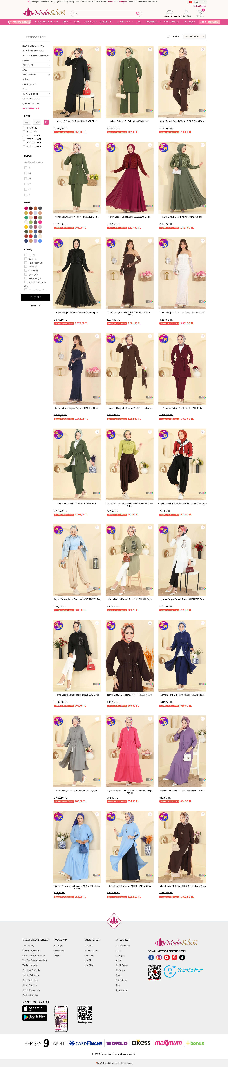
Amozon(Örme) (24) (37, 290)
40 (29, 178)
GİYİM (65, 22)
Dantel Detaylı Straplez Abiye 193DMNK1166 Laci (76, 408)
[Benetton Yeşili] (26, 218)
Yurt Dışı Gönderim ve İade (34, 960)
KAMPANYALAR (30, 108)
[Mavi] (40, 241)
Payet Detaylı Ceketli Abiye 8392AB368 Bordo (129, 217)
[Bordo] (36, 218)
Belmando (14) (34, 278)
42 (29, 184)
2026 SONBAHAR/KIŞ (33, 46)
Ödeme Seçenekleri (31, 950)
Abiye (118, 960)
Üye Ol (88, 960)
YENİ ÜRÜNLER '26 (21, 22)
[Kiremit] (26, 236)
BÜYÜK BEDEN (123, 22)
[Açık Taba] (36, 208)
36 (29, 168)
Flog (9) (31, 255)
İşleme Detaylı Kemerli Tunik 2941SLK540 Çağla (130, 599)
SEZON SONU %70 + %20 (46, 22)
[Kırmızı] (31, 236)
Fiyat (27, 116)
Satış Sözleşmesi (30, 980)
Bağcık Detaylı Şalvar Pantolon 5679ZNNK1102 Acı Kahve (129, 505)
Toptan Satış (28, 945)
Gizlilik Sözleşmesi (31, 990)
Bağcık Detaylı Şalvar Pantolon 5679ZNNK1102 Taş (77, 599)
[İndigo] (36, 232)
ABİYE (77, 22)
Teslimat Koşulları (30, 965)
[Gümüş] (40, 227)
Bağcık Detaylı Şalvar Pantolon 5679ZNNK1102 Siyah (182, 504)
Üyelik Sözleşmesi (30, 975)
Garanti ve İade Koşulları (33, 955)
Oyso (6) (32, 259)
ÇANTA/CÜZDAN (171, 22)
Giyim (118, 950)
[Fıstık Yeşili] (31, 222)
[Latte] (31, 241)
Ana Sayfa (58, 945)
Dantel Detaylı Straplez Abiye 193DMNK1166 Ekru (182, 312)
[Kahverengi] (40, 232)
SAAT (139, 22)
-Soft (98, 1063)
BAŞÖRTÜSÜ (152, 22)
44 (29, 189)
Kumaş (28, 249)
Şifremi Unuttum (92, 950)
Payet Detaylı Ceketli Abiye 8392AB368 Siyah (77, 312)
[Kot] (36, 236)
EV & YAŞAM (189, 22)
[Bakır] (31, 213)
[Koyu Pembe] (26, 208)
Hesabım (89, 945)
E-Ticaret (105, 1063)
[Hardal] (31, 232)
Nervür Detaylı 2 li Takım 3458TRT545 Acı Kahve (129, 695)
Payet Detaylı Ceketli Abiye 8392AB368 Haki (182, 217)
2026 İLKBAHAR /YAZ (33, 50)
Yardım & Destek (30, 995)
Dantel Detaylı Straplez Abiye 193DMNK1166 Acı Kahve (130, 313)
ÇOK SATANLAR (30, 103)
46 (29, 195)
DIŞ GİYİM (89, 22)
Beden (28, 155)
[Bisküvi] (31, 218)
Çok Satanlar (121, 980)
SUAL (25, 89)
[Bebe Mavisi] (36, 213)
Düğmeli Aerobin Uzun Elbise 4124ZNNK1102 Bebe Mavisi (77, 887)
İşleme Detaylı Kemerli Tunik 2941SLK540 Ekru (182, 599)
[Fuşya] (40, 222)
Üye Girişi (89, 965)
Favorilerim (89, 955)
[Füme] (36, 222)
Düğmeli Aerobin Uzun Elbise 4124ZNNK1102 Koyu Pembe (129, 791)
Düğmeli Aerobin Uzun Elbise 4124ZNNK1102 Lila (182, 790)
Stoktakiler (175, 36)
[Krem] (40, 236)
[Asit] (26, 213)
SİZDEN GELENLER (209, 22)
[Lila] (36, 241)
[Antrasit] (40, 208)
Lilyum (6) (32, 267)
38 (29, 173)
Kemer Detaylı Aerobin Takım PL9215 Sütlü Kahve (182, 121)
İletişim (57, 955)
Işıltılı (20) (33, 274)
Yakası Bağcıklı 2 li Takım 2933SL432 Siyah (77, 121)
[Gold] (26, 227)
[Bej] (40, 213)
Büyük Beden (122, 965)
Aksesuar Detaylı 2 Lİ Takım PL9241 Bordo (182, 408)
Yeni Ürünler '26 (123, 945)
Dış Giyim (120, 955)
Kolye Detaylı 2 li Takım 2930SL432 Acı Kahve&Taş (182, 886)
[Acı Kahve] (31, 208)
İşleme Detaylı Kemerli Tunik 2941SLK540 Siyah (77, 695)
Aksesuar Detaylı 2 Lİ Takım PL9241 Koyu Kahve (129, 408)
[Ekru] (26, 222)
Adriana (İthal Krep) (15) (35, 284)
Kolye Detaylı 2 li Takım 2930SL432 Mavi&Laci (129, 886)
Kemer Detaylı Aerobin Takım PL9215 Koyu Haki (77, 217)
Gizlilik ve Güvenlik (31, 970)
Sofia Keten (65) (35, 263)
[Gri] (31, 227)
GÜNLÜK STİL (106, 22)
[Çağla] (40, 218)
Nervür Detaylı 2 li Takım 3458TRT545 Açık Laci (182, 695)
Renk (27, 202)
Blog (118, 985)
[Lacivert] (26, 241)
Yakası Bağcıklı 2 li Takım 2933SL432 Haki (129, 121)
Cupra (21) (33, 270)
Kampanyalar (121, 990)
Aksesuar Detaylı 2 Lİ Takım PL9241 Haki (77, 504)
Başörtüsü (120, 970)
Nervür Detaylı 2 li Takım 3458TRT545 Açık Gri (77, 790)
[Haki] (26, 232)
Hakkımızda (59, 950)
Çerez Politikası (29, 985)
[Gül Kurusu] (36, 227)
